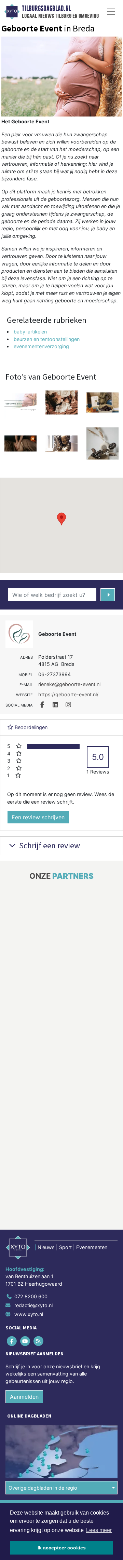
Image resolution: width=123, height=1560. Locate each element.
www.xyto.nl (28, 1232)
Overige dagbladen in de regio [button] (43, 1406)
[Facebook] (12, 1259)
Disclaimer (18, 1438)
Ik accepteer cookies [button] (62, 1547)
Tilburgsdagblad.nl (46, 8)
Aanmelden (24, 1315)
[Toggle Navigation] (111, 11)
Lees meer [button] (99, 1530)
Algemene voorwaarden (32, 1426)
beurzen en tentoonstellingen (47, 339)
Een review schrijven (38, 817)
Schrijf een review (48, 845)
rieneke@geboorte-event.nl (69, 684)
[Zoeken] (107, 594)
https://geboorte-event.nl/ (68, 694)
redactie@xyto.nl (33, 1224)
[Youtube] (25, 1259)
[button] (61, 518)
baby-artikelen (30, 331)
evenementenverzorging (41, 346)
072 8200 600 (30, 1215)
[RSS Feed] (38, 1259)
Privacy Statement (26, 1450)
